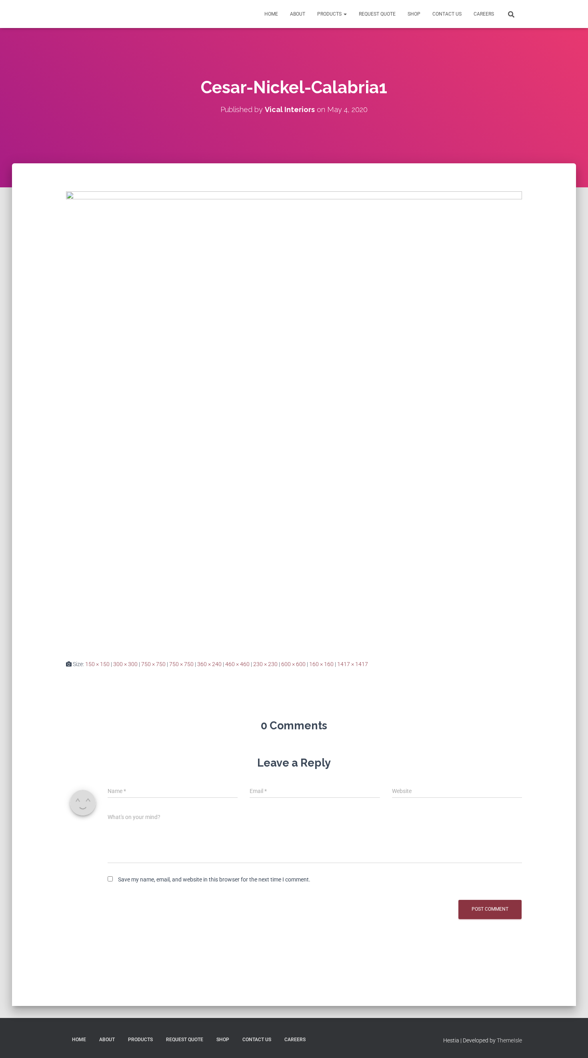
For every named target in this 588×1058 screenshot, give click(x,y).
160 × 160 (321, 664)
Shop (414, 14)
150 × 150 (97, 664)
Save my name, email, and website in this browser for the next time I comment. (214, 879)
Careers (484, 14)
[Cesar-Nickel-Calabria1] (294, 419)
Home (271, 14)
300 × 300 (125, 664)
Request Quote (377, 14)
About (297, 14)
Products (330, 14)
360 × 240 (209, 664)
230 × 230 (265, 664)
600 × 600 (293, 664)
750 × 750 (153, 664)
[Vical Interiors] (84, 14)
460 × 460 (237, 664)
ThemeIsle (509, 1040)
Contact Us (447, 14)
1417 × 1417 (352, 664)
